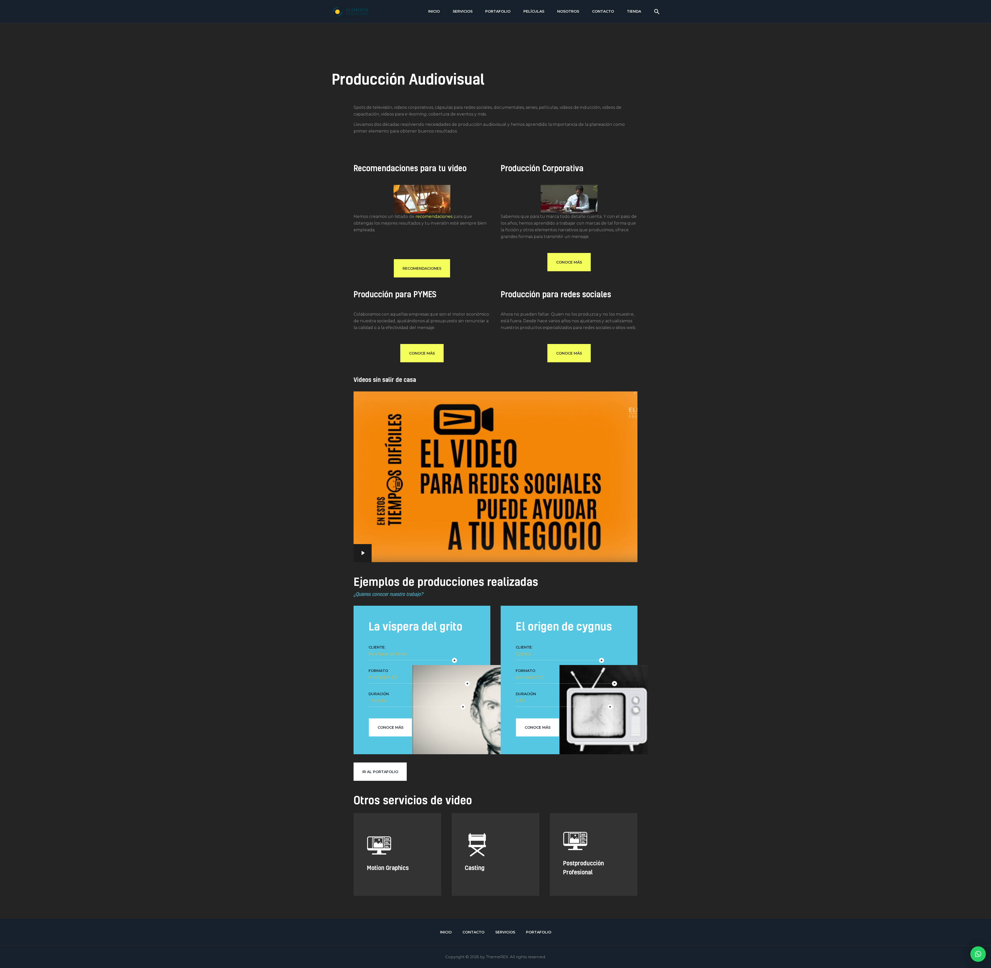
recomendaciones (433, 216)
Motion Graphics (388, 817)
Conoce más (390, 727)
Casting (475, 817)
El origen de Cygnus (564, 626)
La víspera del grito (415, 626)
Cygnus (523, 653)
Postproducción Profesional (583, 821)
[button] (978, 954)
